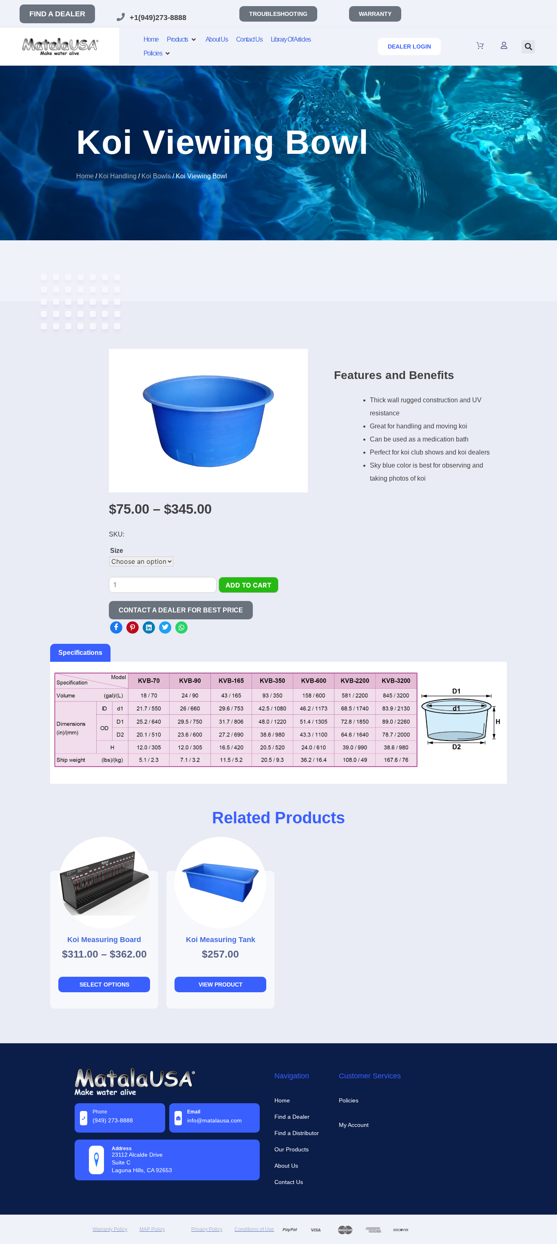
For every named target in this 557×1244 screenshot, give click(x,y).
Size (116, 550)
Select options (104, 984)
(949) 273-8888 (113, 1120)
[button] (528, 46)
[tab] (80, 653)
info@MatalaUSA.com (214, 1120)
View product (221, 984)
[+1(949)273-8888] (121, 17)
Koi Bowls (156, 176)
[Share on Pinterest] (132, 627)
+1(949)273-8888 (158, 17)
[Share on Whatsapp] (181, 627)
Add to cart (248, 585)
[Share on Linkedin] (149, 627)
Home (85, 176)
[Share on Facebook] (116, 627)
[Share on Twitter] (165, 627)
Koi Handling (118, 176)
